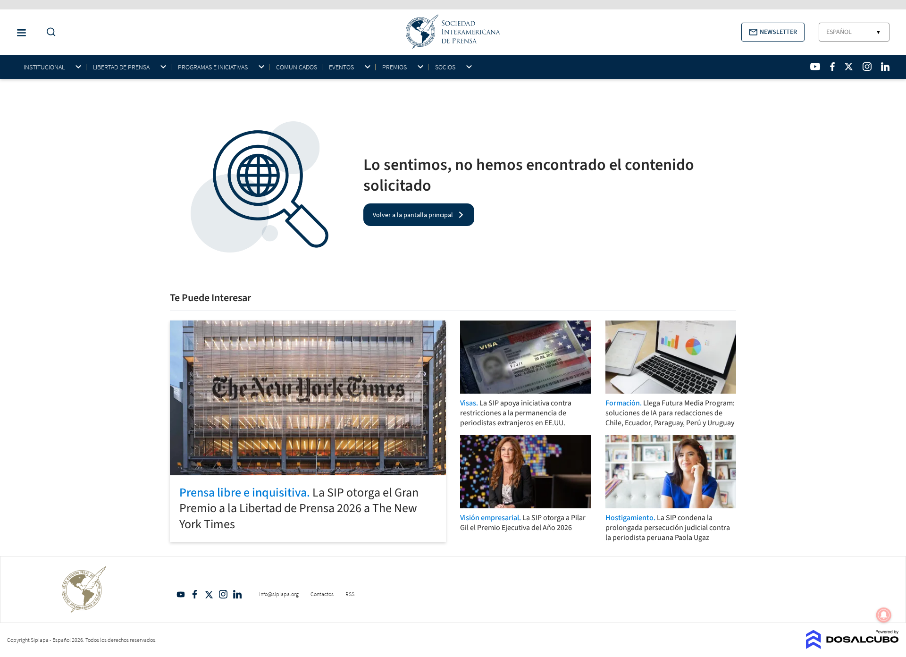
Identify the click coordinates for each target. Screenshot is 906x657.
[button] (773, 32)
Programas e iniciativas (213, 67)
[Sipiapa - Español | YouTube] (815, 66)
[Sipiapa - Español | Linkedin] (885, 66)
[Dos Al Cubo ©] (852, 646)
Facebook (195, 594)
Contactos (322, 594)
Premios (394, 67)
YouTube (180, 594)
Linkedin (237, 594)
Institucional (44, 67)
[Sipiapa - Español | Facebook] (832, 66)
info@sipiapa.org (279, 594)
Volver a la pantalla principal (413, 215)
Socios (445, 67)
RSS (349, 594)
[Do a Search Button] (49, 32)
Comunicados (296, 67)
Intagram (223, 594)
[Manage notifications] (883, 615)
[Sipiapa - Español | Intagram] (867, 66)
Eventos (341, 67)
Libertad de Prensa (121, 67)
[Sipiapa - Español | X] (849, 66)
